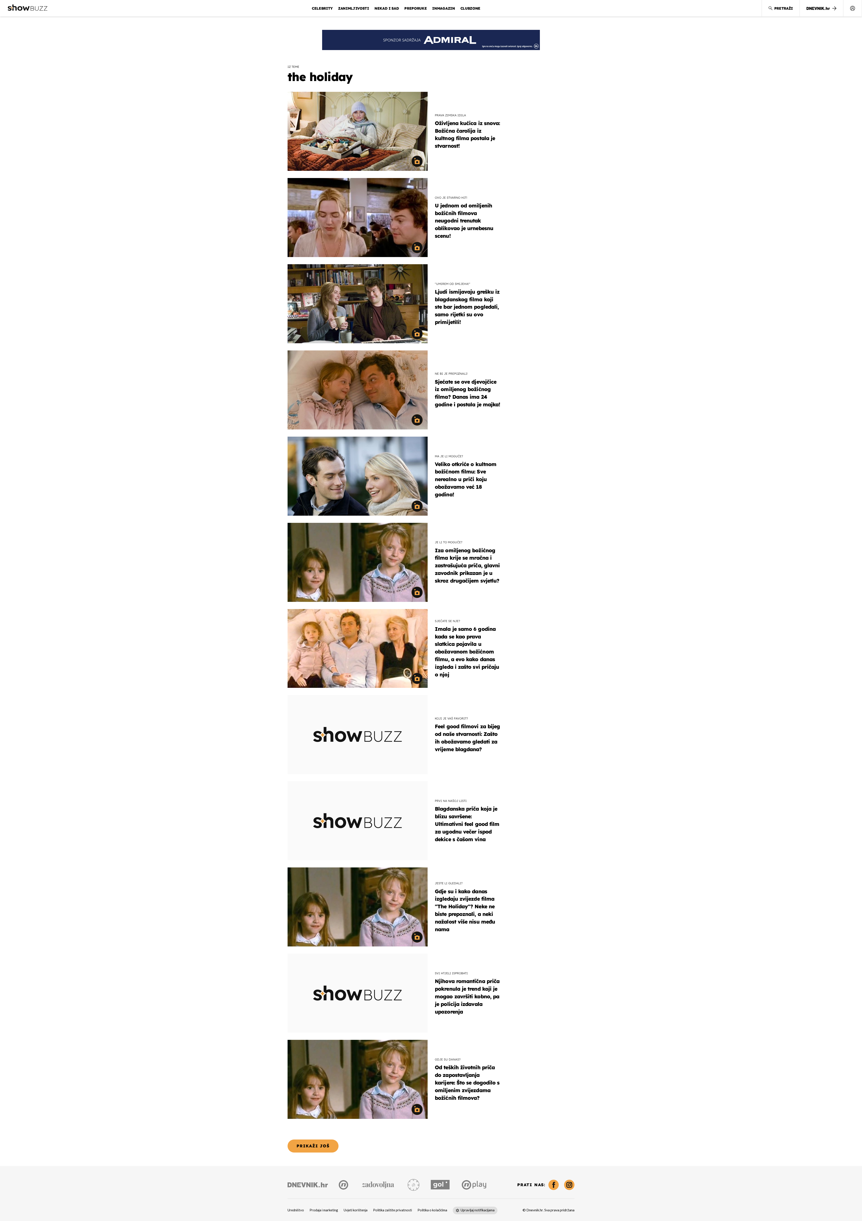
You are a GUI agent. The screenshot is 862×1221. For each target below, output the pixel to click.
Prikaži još (313, 1145)
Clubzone (470, 8)
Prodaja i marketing (324, 1210)
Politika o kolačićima (432, 1210)
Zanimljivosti (353, 8)
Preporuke (415, 8)
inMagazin (443, 8)
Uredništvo (296, 1210)
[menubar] (852, 8)
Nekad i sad (386, 8)
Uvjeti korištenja (355, 1210)
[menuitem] (852, 8)
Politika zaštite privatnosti (392, 1210)
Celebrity (322, 8)
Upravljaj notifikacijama (478, 1210)
